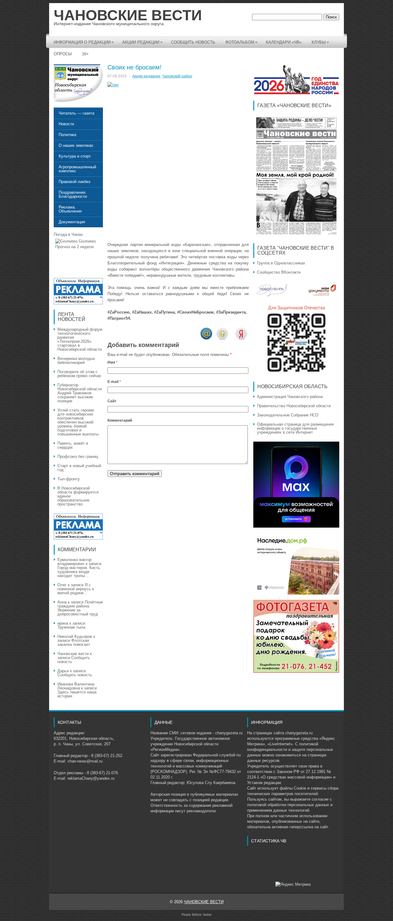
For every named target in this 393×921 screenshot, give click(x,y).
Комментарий (119, 420)
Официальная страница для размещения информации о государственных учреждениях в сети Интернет (295, 428)
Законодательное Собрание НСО (287, 415)
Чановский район (177, 76)
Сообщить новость (193, 42)
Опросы (63, 54)
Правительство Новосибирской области (294, 406)
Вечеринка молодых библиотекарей (76, 360)
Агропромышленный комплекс (77, 169)
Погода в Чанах (68, 234)
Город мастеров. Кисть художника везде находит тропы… (78, 571)
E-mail (114, 382)
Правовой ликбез (74, 181)
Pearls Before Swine (196, 914)
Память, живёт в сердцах (72, 445)
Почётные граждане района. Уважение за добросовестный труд (80, 608)
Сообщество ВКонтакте (279, 272)
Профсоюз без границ (77, 456)
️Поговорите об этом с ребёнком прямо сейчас (80, 373)
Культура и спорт (75, 156)
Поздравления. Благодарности (73, 194)
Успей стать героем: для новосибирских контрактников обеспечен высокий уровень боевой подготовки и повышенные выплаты (78, 422)
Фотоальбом (241, 42)
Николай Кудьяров (74, 636)
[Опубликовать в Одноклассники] (222, 338)
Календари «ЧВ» (284, 42)
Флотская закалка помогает (73, 642)
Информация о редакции (84, 42)
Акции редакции (142, 42)
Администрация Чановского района (290, 396)
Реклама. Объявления (70, 209)
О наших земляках (76, 145)
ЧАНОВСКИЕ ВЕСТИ (128, 15)
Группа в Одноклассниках (281, 263)
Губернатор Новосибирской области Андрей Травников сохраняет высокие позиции (79, 393)
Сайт (111, 401)
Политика (67, 134)
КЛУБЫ (320, 42)
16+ (85, 54)
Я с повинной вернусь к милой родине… (75, 589)
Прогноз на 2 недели (74, 246)
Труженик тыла (71, 627)
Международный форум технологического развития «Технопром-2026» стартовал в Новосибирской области (79, 339)
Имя (112, 362)
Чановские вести (73, 653)
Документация (72, 222)
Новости (66, 124)
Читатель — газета (76, 113)
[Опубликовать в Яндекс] (241, 338)
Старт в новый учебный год (79, 467)
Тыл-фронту (68, 479)
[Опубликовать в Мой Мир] (206, 338)
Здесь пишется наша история (76, 694)
